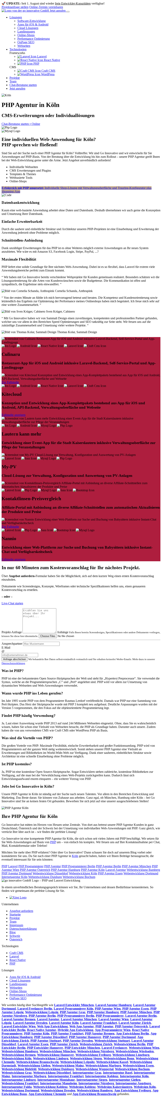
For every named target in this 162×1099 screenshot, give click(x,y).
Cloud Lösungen (27, 28)
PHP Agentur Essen (110, 873)
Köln (75, 856)
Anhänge (62, 632)
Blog (12, 932)
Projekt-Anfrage (12, 632)
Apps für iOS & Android (32, 24)
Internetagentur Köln (14, 877)
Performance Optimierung (33, 38)
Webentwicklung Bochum (79, 877)
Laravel (41, 56)
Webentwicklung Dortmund (140, 873)
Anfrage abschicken (14, 659)
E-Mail (6, 647)
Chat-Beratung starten (23, 85)
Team (12, 81)
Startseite (15, 914)
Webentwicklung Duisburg (45, 877)
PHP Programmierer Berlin (78, 866)
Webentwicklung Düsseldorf (50, 873)
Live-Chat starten (12, 603)
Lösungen (15, 17)
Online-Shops (26, 35)
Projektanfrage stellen (15, 7)
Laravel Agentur (115, 869)
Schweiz (14, 935)
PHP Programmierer (30, 866)
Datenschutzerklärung (13, 663)
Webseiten (23, 45)
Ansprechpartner (12, 643)
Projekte (14, 77)
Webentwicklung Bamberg (143, 869)
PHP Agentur (52, 866)
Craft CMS (48, 70)
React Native (51, 60)
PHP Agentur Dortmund (17, 873)
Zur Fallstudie (10, 382)
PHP (36, 63)
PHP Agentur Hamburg (65, 869)
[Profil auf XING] (17, 897)
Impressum (16, 925)
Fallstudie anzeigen (13, 415)
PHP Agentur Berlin (108, 866)
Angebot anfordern (21, 911)
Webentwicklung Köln (83, 873)
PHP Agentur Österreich (35, 869)
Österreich (15, 939)
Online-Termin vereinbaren (46, 7)
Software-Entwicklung (31, 21)
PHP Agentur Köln (93, 869)
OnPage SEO (25, 42)
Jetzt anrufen (58, 10)
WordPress (47, 74)
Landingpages (26, 31)
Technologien (17, 49)
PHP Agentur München (136, 866)
